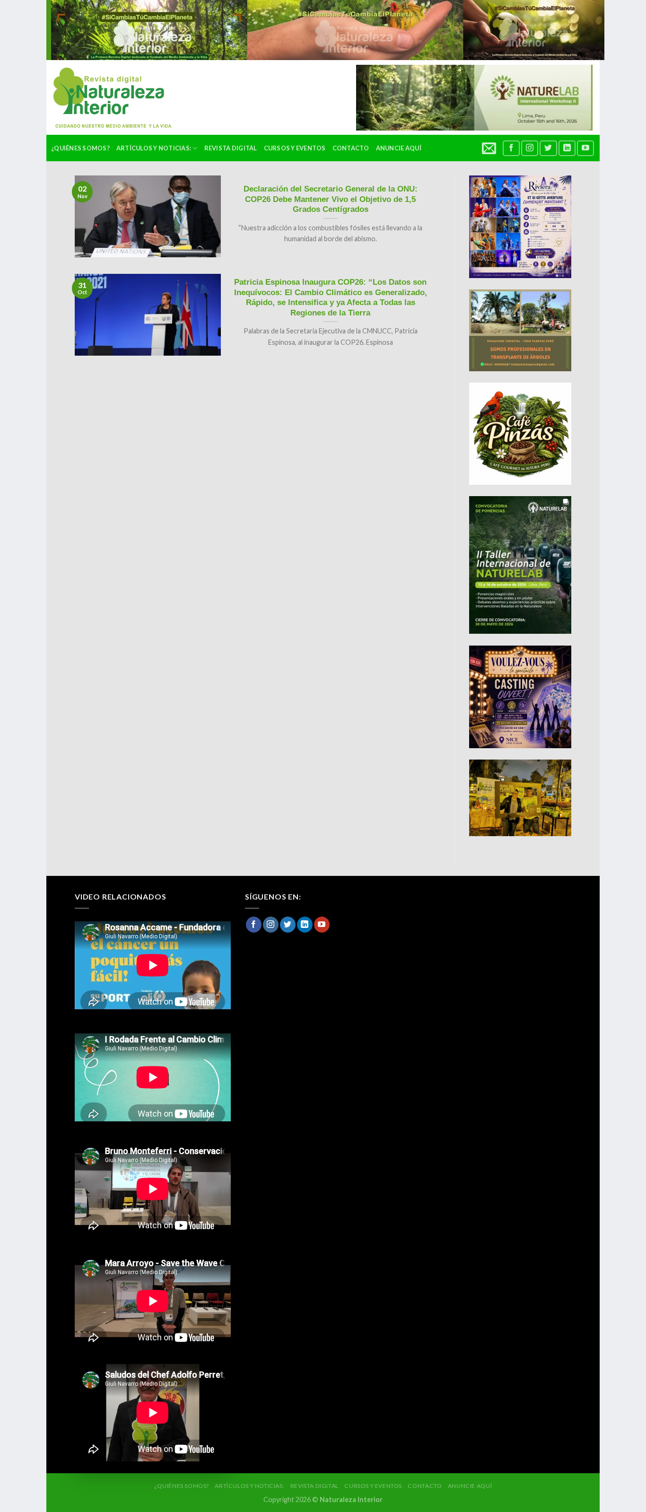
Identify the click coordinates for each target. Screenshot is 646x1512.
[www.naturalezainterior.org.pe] (105, 98)
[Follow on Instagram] (529, 148)
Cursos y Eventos (295, 148)
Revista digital (230, 148)
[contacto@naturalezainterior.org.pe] (490, 148)
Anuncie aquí (398, 148)
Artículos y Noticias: (153, 148)
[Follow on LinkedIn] (567, 148)
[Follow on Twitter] (548, 148)
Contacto (350, 148)
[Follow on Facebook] (511, 148)
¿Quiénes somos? (80, 148)
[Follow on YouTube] (585, 148)
